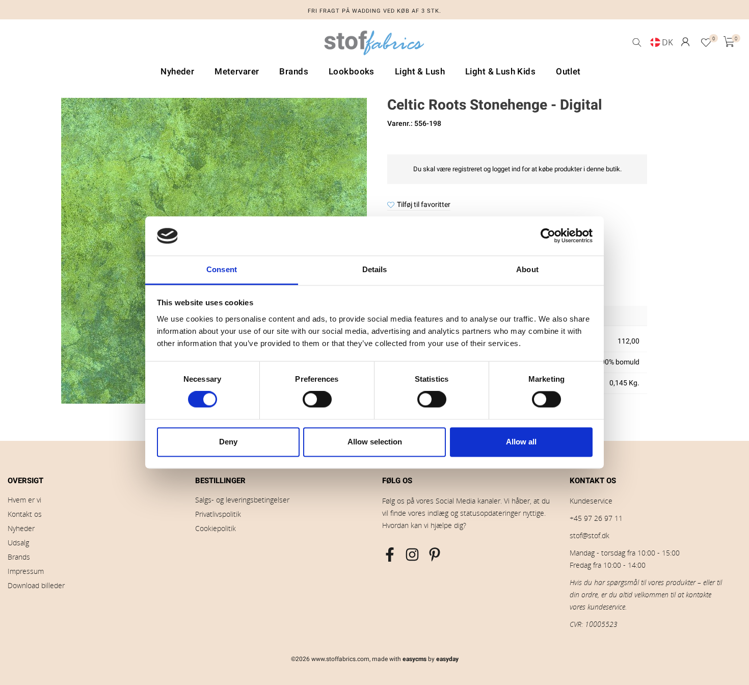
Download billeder (36, 585)
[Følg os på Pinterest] (434, 554)
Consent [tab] (221, 269)
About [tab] (527, 269)
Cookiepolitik (215, 528)
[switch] (317, 399)
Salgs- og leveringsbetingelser (242, 500)
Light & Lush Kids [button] (500, 71)
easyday (447, 659)
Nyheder (21, 528)
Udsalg (18, 542)
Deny (228, 441)
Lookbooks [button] (351, 71)
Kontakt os (25, 514)
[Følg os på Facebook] (390, 554)
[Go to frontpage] (374, 45)
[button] (685, 41)
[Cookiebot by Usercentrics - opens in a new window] (548, 236)
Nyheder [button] (177, 71)
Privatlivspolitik (218, 514)
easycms (414, 659)
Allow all (521, 441)
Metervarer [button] (237, 71)
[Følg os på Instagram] (412, 554)
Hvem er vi (24, 500)
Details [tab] (374, 269)
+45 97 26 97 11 (596, 518)
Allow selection (374, 441)
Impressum (26, 571)
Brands (19, 557)
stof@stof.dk (589, 535)
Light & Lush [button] (420, 71)
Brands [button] (293, 71)
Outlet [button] (568, 71)
